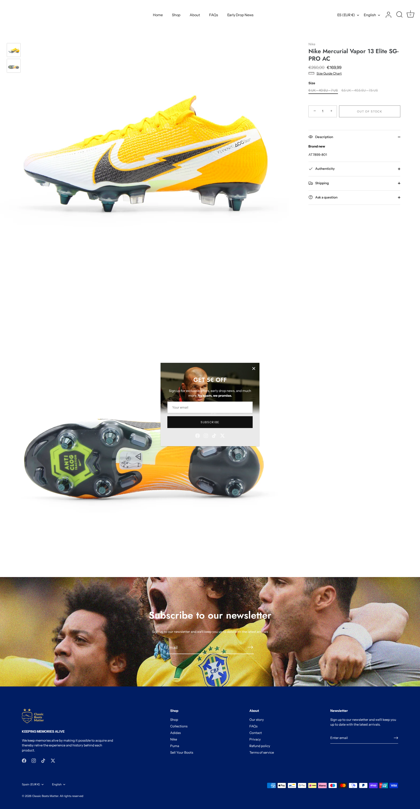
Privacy (255, 739)
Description (324, 137)
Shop (176, 15)
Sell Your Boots (181, 752)
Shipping (322, 183)
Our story (256, 720)
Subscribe (210, 422)
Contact (255, 733)
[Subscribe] (250, 647)
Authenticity (325, 168)
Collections (178, 726)
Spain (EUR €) (31, 784)
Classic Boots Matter (45, 796)
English (370, 15)
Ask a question (326, 197)
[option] (14, 51)
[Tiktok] (214, 435)
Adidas (175, 733)
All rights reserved (71, 796)
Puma (174, 746)
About (195, 15)
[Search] (399, 15)
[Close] (254, 368)
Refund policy (259, 746)
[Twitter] (222, 435)
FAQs (213, 15)
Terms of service (261, 752)
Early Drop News (240, 15)
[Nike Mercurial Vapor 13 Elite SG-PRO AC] (14, 50)
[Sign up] (396, 738)
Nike (311, 44)
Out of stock (369, 111)
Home (158, 15)
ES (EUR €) (346, 15)
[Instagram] (206, 435)
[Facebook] (197, 435)
